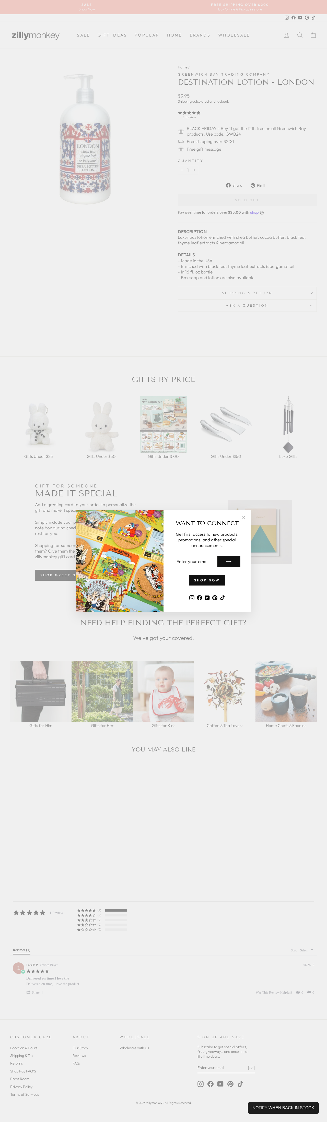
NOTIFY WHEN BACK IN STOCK (283, 1108)
